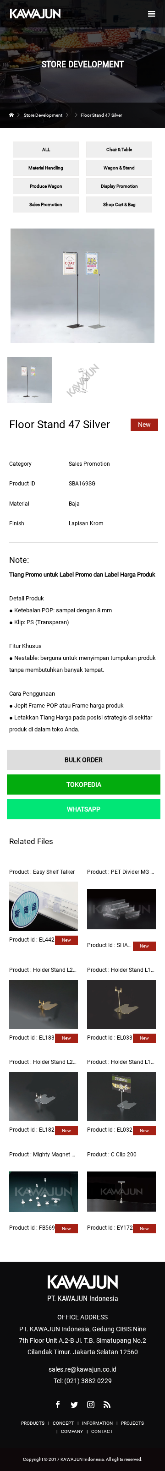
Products (32, 1423)
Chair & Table (119, 149)
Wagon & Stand (119, 167)
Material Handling (45, 167)
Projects (132, 1423)
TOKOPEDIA (83, 784)
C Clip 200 (124, 1154)
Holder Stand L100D (136, 1062)
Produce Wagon (46, 186)
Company (72, 1431)
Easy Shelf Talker (54, 872)
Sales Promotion (45, 204)
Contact (102, 1431)
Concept (63, 1423)
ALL (46, 149)
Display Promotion (119, 186)
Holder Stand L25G (56, 970)
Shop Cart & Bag (119, 204)
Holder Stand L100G (136, 970)
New (144, 424)
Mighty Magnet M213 (59, 1154)
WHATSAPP (83, 809)
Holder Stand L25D (56, 1062)
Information (97, 1423)
